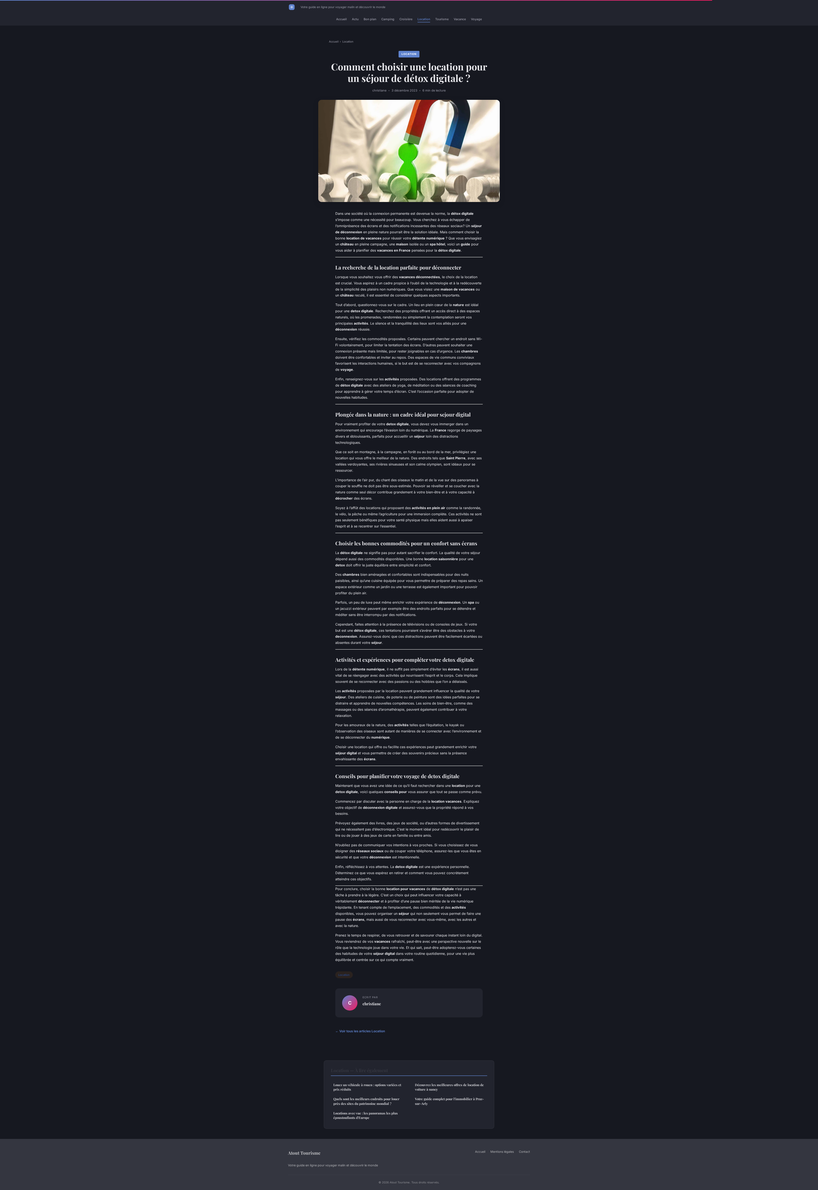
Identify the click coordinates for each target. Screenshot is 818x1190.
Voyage (476, 19)
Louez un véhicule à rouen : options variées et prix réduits (367, 1087)
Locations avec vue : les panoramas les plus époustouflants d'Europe (365, 1115)
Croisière (405, 19)
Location (424, 19)
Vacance (460, 19)
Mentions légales (502, 1151)
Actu (355, 19)
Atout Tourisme (304, 1153)
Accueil (341, 19)
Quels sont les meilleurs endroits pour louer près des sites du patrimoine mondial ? (366, 1101)
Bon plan (370, 19)
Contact (524, 1151)
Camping (387, 19)
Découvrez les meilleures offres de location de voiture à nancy (449, 1087)
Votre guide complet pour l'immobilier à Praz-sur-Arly (449, 1101)
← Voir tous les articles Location (360, 1031)
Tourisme (442, 19)
